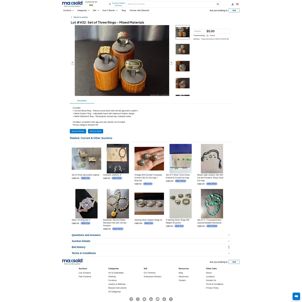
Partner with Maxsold (139, 10)
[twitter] (144, 299)
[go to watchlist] (237, 4)
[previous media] (73, 63)
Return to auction (81, 17)
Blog (124, 10)
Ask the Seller (95, 131)
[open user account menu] (232, 4)
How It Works (108, 10)
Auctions (67, 10)
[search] (218, 4)
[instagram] (131, 299)
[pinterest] (171, 299)
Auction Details (78, 131)
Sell (94, 10)
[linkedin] (151, 299)
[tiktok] (164, 299)
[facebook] (138, 299)
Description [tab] (82, 101)
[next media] (171, 63)
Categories (82, 10)
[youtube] (157, 299)
